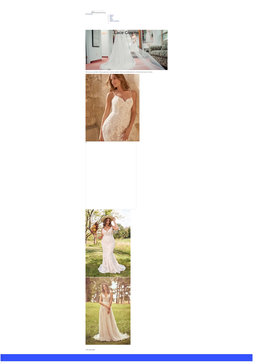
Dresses (111, 16)
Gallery (111, 18)
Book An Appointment (114, 20)
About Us (112, 15)
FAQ (111, 17)
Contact (111, 19)
